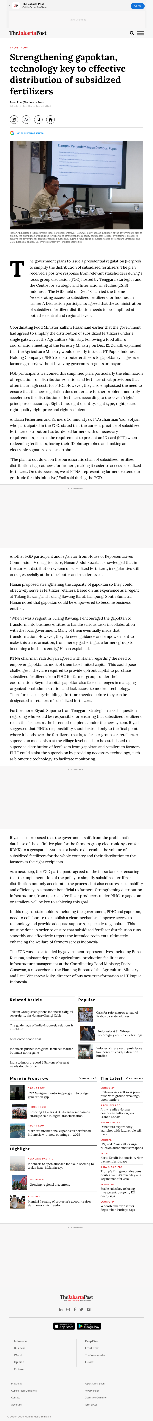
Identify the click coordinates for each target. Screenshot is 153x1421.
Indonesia (20, 1341)
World (18, 1355)
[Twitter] (81, 1309)
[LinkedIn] (61, 1309)
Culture (19, 1369)
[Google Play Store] (89, 1326)
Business (19, 1348)
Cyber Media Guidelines (24, 1390)
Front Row (19, 47)
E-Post (89, 1362)
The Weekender (95, 1355)
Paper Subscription (94, 1383)
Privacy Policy (92, 1390)
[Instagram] (68, 1309)
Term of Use (91, 1404)
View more (87, 1078)
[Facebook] (75, 1309)
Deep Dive (91, 1341)
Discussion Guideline (96, 1397)
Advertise (16, 1404)
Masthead (16, 1383)
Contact (15, 1397)
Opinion (19, 1362)
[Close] (9, 5)
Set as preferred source (30, 132)
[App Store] (64, 1326)
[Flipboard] (88, 1309)
